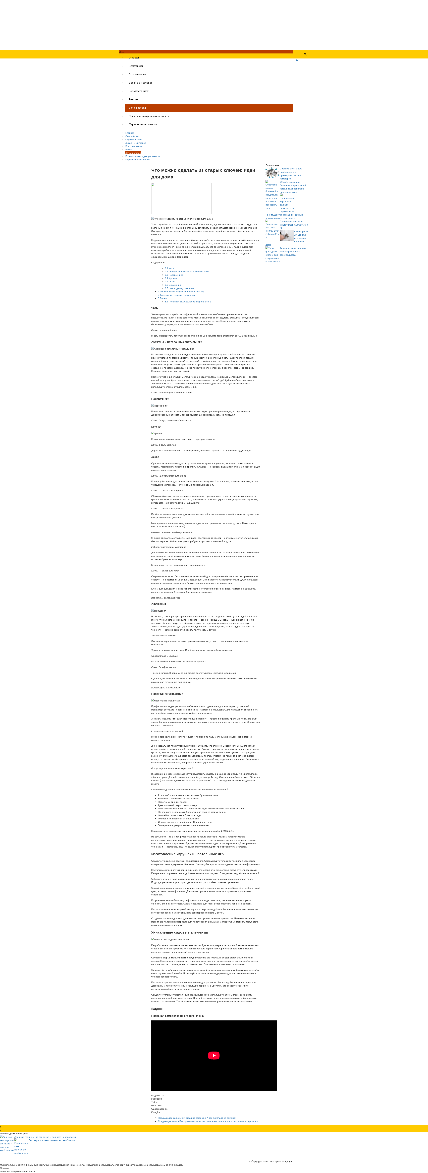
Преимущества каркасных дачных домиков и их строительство (284, 216)
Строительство (138, 74)
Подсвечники (174, 274)
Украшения (173, 284)
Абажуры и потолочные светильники (187, 271)
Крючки (171, 278)
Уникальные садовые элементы (176, 294)
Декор (170, 281)
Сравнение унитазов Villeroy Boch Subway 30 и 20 (294, 225)
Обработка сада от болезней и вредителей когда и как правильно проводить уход (293, 186)
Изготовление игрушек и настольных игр (181, 291)
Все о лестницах (139, 91)
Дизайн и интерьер (140, 82)
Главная (134, 57)
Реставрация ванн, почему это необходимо (52, 1140)
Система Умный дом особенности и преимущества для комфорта (291, 173)
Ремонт (133, 99)
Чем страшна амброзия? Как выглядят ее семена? (197, 1117)
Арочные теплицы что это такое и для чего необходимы (45, 1136)
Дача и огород (137, 107)
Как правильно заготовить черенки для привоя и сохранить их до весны (208, 1121)
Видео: (163, 298)
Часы (169, 268)
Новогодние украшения (179, 288)
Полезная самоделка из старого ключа (188, 301)
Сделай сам (136, 66)
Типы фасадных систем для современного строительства (293, 251)
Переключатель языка (143, 124)
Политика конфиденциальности (149, 116)
